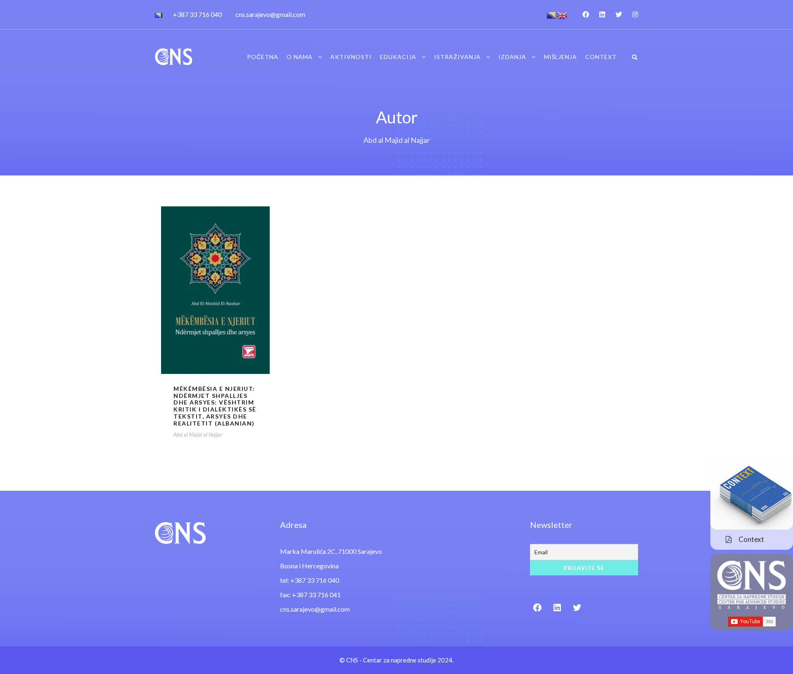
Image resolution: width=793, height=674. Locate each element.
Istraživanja (457, 56)
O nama (300, 56)
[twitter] (618, 14)
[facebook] (585, 14)
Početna (262, 56)
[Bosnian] (551, 14)
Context (601, 56)
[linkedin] (602, 14)
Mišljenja (560, 56)
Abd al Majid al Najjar (198, 434)
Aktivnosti (351, 56)
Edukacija (398, 56)
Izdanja (512, 56)
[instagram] (635, 14)
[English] (562, 14)
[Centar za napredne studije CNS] (751, 584)
